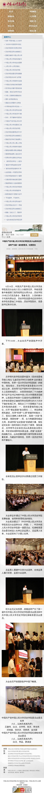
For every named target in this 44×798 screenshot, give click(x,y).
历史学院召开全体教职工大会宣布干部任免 (13, 52)
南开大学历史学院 (26, 753)
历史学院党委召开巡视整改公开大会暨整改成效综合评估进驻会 (13, 74)
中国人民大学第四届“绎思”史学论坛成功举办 (13, 191)
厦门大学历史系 (28, 761)
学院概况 (33, 11)
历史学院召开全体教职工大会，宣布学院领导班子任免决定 (13, 209)
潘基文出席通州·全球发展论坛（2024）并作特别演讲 (13, 103)
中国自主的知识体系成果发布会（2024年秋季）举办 (13, 85)
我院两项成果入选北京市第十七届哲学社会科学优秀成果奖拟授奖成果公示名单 (13, 154)
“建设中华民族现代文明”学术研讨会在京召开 (13, 165)
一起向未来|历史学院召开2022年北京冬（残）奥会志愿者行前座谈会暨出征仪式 (13, 220)
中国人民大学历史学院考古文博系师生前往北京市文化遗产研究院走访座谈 (13, 216)
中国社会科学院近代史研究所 (28, 749)
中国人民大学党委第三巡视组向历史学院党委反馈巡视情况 (13, 125)
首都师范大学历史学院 (14, 763)
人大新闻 (19, 770)
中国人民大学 (12, 770)
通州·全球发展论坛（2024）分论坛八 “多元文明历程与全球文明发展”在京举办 (13, 99)
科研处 (38, 770)
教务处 (17, 772)
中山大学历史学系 (24, 756)
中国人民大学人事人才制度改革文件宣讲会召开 (13, 143)
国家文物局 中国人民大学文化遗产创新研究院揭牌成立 (13, 55)
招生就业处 (11, 772)
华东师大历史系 (35, 758)
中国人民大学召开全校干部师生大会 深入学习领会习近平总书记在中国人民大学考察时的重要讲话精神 (13, 202)
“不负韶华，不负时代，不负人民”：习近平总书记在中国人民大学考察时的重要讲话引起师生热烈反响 (13, 198)
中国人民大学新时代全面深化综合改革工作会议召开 (13, 81)
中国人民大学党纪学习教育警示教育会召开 (13, 114)
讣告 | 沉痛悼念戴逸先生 (13, 95)
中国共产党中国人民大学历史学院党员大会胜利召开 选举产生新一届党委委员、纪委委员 (13, 121)
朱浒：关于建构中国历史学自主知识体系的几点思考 (13, 118)
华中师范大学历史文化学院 (15, 761)
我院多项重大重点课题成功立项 (13, 150)
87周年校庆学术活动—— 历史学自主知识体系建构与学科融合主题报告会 (13, 107)
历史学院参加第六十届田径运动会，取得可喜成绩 (13, 176)
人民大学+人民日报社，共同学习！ (13, 66)
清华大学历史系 (12, 758)
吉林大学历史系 (25, 763)
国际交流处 (25, 770)
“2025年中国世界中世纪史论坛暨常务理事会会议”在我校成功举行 (13, 45)
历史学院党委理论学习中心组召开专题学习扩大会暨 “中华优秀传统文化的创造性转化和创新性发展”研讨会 (13, 132)
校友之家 (33, 31)
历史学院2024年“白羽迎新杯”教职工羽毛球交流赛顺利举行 (13, 77)
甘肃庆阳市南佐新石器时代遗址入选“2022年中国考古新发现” (13, 180)
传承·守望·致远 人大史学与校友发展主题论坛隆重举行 (13, 41)
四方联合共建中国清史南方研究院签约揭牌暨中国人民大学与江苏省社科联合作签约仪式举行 (13, 88)
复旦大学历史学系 (24, 751)
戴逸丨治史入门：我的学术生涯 (13, 213)
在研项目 (11, 31)
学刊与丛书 (33, 26)
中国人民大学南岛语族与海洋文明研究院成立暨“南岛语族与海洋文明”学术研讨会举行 (13, 59)
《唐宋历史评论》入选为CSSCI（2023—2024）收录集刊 (13, 161)
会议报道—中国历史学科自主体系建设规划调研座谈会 (13, 172)
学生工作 (11, 26)
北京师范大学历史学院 (14, 753)
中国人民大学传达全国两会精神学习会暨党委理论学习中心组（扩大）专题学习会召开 (13, 63)
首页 (7, 235)
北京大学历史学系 (13, 751)
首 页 (11, 11)
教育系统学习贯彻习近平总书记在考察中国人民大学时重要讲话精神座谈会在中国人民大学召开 (13, 194)
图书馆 (22, 772)
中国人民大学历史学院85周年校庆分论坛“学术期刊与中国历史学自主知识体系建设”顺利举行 (13, 187)
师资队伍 (11, 16)
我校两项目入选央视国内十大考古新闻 (13, 183)
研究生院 (32, 770)
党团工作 (33, 21)
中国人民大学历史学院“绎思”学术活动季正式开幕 (13, 70)
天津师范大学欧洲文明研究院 (16, 765)
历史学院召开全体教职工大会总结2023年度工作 (13, 136)
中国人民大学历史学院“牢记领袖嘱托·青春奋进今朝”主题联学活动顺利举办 (13, 129)
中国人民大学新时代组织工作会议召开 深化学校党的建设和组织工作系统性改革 (13, 147)
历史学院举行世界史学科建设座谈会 (13, 48)
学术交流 (11, 21)
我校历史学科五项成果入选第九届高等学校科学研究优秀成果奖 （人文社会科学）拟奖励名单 (13, 139)
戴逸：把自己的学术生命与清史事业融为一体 (13, 92)
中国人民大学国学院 (13, 749)
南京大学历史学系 (13, 756)
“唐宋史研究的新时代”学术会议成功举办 (13, 169)
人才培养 (33, 16)
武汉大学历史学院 (34, 756)
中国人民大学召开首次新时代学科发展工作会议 (13, 110)
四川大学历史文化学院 (23, 758)
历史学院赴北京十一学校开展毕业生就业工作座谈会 (13, 205)
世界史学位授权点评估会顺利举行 (13, 158)
